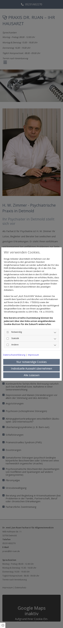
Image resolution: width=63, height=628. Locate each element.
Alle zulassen (31, 375)
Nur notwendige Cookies (31, 362)
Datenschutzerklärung (14, 354)
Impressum (33, 354)
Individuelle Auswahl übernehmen (31, 368)
